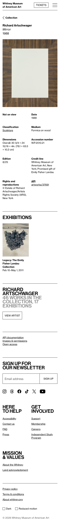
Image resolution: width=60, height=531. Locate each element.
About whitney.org (13, 499)
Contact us (9, 423)
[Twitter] (34, 391)
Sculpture (8, 130)
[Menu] (54, 5)
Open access (10, 344)
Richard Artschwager (17, 25)
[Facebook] (19, 391)
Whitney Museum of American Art (13, 5)
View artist (12, 315)
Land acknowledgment (15, 470)
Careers (35, 429)
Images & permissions (15, 340)
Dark (8, 508)
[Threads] (12, 391)
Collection (11, 17)
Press (6, 434)
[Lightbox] (30, 73)
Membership (38, 423)
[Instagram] (4, 391)
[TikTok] (26, 391)
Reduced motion (28, 508)
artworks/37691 (40, 184)
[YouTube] (42, 391)
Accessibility (9, 418)
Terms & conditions (13, 494)
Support (35, 418)
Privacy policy (10, 488)
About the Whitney (13, 464)
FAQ (5, 429)
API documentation (13, 337)
